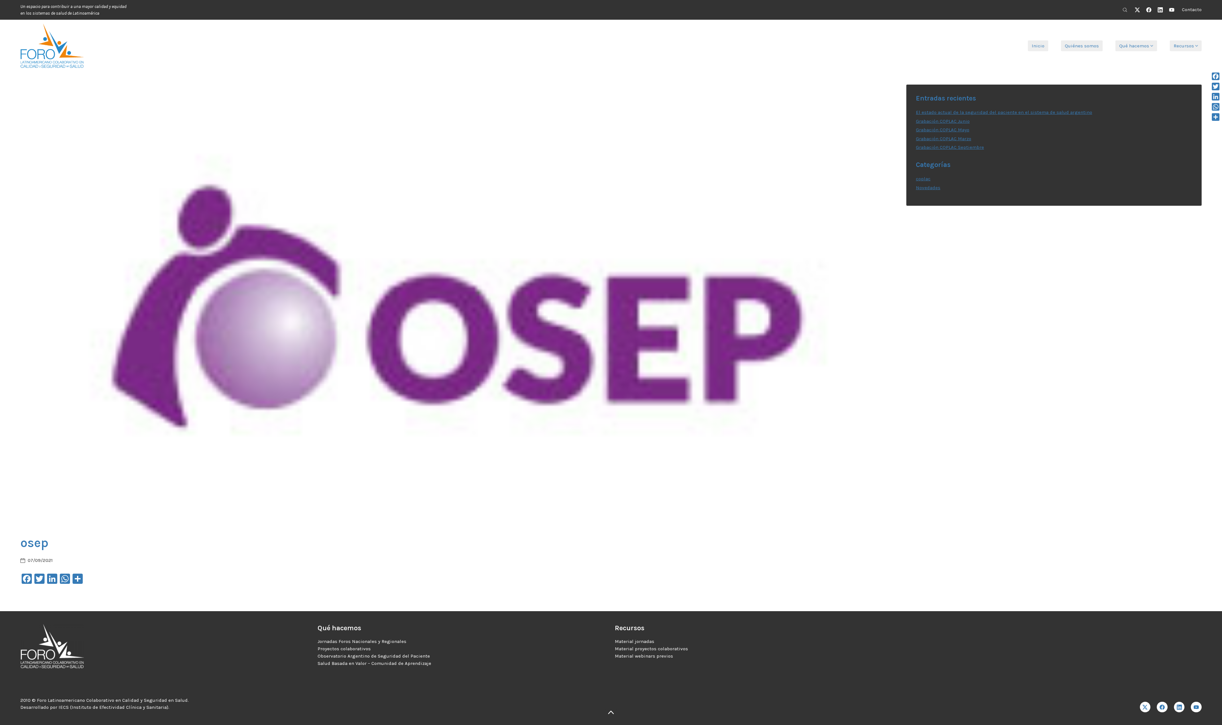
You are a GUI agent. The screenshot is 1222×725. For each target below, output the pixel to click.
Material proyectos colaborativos (651, 649)
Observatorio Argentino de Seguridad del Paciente (374, 656)
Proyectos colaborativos (344, 649)
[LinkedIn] (1160, 9)
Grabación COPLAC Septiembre (950, 147)
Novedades (928, 187)
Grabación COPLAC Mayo (942, 130)
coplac (923, 179)
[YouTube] (1171, 9)
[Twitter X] (1137, 9)
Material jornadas (634, 641)
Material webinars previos (644, 656)
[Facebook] (1148, 9)
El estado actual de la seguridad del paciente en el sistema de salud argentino (1004, 112)
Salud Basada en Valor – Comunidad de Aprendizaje (374, 663)
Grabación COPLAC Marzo (943, 139)
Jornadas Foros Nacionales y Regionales (362, 641)
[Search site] (1125, 10)
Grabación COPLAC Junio (943, 121)
